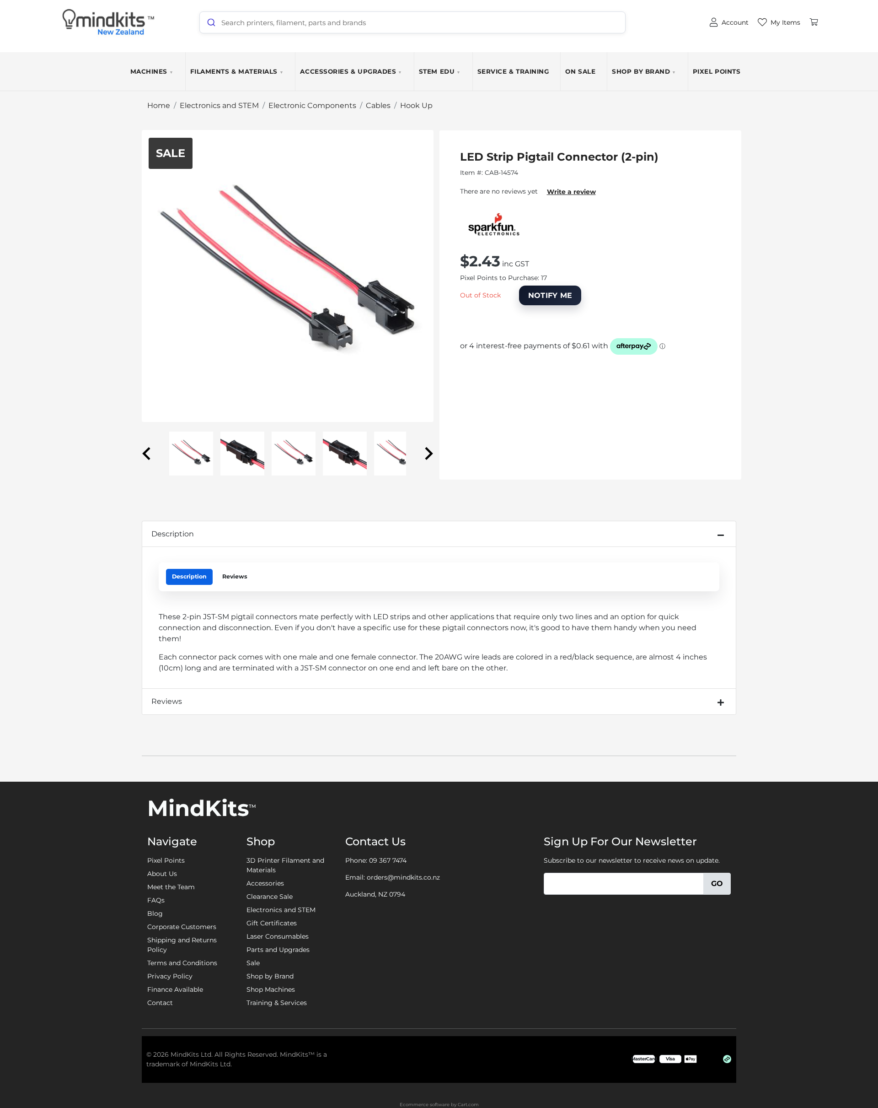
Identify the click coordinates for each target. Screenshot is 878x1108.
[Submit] (210, 22)
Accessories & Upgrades (351, 71)
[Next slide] (428, 453)
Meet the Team (171, 887)
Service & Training (513, 71)
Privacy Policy (170, 976)
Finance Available (175, 989)
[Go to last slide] (147, 453)
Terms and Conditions (182, 963)
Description (172, 534)
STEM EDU (440, 71)
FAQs (156, 900)
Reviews (234, 576)
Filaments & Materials (237, 71)
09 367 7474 (388, 860)
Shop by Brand (644, 71)
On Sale (580, 71)
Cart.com (468, 1105)
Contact (160, 1003)
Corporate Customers (181, 927)
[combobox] (412, 22)
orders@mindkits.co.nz (403, 877)
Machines (152, 71)
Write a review (571, 192)
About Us (162, 874)
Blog (155, 913)
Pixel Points (716, 71)
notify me (550, 295)
